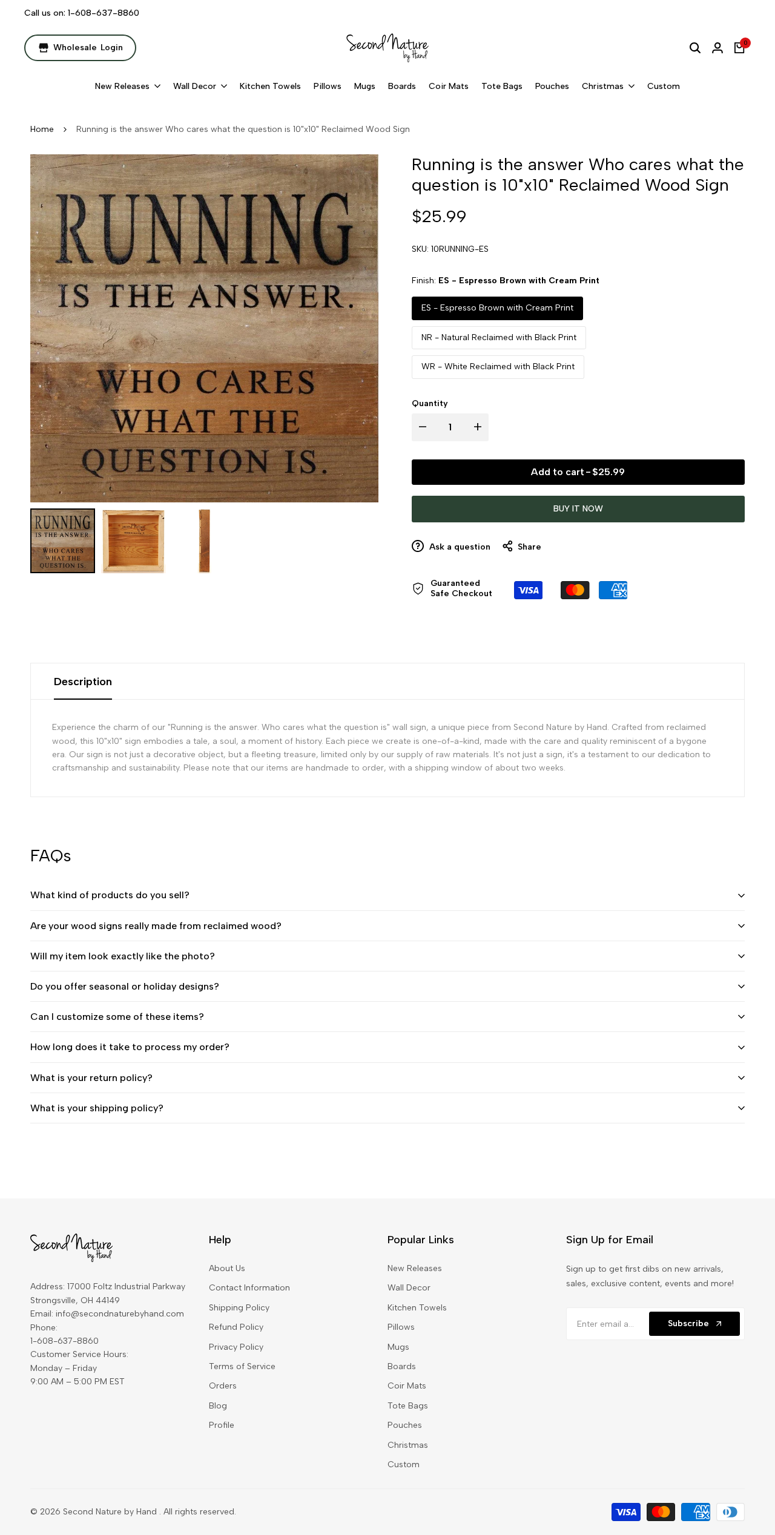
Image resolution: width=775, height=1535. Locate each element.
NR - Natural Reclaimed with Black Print (498, 337)
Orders (223, 1386)
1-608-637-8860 (103, 13)
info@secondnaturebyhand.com (120, 1314)
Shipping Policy (239, 1308)
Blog (218, 1406)
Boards (402, 1366)
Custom (404, 1464)
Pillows (401, 1327)
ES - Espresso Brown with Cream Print (497, 308)
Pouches (405, 1425)
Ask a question (458, 547)
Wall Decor (409, 1288)
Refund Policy (236, 1327)
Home (42, 129)
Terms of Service (242, 1366)
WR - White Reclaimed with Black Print (498, 366)
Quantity (430, 403)
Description (83, 681)
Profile (221, 1425)
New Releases (415, 1268)
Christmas (408, 1445)
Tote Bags (408, 1406)
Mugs (398, 1347)
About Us (227, 1268)
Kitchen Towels (417, 1308)
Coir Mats (407, 1386)
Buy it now (578, 509)
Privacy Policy (236, 1347)
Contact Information (249, 1288)
